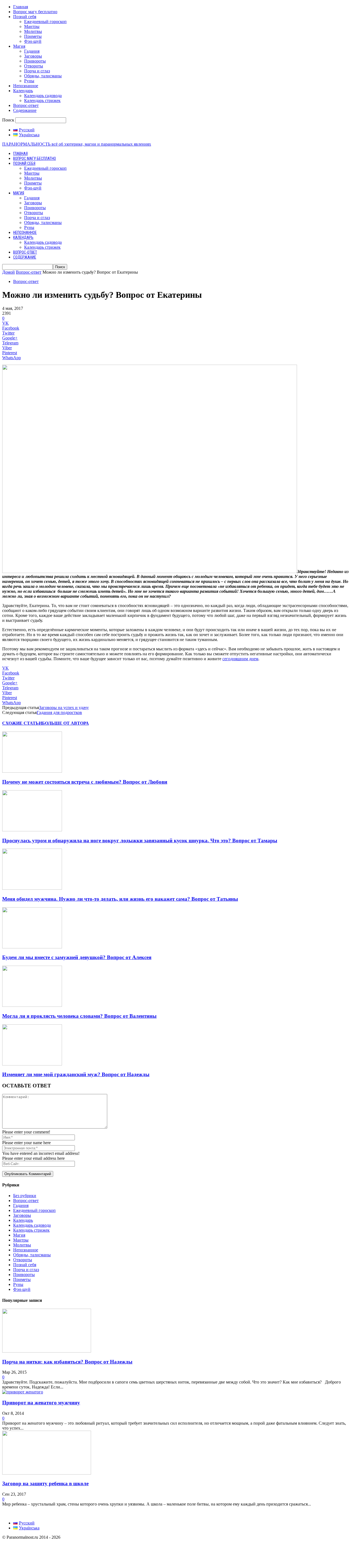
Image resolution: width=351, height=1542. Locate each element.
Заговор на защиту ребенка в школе (45, 1483)
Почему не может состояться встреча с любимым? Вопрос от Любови (84, 782)
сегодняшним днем (240, 658)
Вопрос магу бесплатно (35, 11)
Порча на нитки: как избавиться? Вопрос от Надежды (67, 1362)
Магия (19, 46)
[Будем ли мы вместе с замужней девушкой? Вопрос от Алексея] (32, 947)
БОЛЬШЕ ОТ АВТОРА (65, 723)
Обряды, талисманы (43, 75)
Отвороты (33, 66)
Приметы (33, 36)
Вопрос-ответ (26, 105)
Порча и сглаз (37, 71)
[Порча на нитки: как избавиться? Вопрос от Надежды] (46, 1351)
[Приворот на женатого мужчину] (22, 1392)
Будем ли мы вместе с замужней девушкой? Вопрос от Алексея (76, 957)
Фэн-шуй (32, 41)
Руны (29, 80)
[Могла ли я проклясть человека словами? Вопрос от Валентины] (32, 1005)
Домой (8, 272)
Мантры (31, 26)
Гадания (31, 51)
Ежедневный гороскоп (45, 21)
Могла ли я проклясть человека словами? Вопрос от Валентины (79, 1016)
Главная (20, 6)
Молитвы (33, 31)
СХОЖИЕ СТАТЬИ (22, 723)
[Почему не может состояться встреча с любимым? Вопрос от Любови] (32, 771)
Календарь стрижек (42, 100)
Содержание (24, 110)
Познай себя (24, 16)
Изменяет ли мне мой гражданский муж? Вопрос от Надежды (75, 1074)
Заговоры (33, 56)
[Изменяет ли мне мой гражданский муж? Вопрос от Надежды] (32, 1064)
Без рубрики (24, 1195)
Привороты (35, 61)
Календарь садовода (43, 95)
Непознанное (25, 85)
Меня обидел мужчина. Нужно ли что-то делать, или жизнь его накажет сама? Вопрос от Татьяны (120, 899)
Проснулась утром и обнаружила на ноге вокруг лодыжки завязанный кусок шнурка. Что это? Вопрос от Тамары (139, 840)
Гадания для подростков (59, 712)
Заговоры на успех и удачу (64, 707)
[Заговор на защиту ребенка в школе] (46, 1473)
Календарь (23, 90)
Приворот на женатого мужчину (41, 1402)
